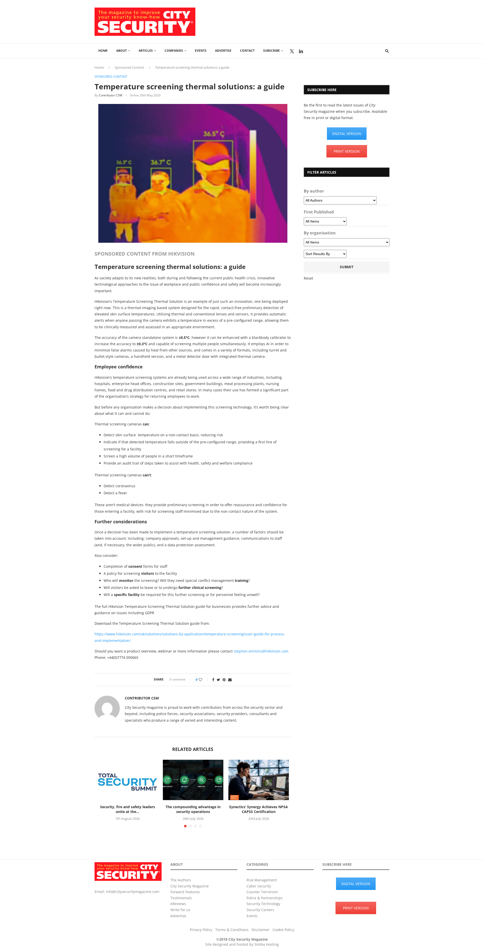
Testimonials (181, 897)
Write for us (180, 909)
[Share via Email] (230, 679)
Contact (247, 50)
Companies (174, 50)
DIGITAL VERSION (346, 133)
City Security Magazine (189, 886)
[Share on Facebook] (213, 679)
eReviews (178, 903)
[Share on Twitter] (218, 679)
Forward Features (185, 891)
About (121, 50)
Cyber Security (259, 886)
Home (103, 50)
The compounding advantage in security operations (193, 809)
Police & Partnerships (265, 897)
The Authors (180, 880)
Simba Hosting (266, 944)
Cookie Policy (283, 929)
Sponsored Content (129, 67)
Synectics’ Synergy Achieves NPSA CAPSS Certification (258, 809)
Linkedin (301, 51)
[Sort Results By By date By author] (325, 254)
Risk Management (262, 880)
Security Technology (263, 903)
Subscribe (271, 50)
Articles (146, 50)
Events (200, 50)
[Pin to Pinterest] (224, 679)
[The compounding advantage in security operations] (193, 780)
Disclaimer (260, 929)
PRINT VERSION (347, 151)
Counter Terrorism (262, 891)
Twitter (292, 51)
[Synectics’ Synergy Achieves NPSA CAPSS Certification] (258, 780)
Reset (308, 278)
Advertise (223, 50)
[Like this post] (204, 679)
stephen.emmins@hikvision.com (261, 651)
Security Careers (260, 909)
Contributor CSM (110, 95)
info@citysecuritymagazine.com (132, 891)
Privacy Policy (201, 929)
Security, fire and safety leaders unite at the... (127, 809)
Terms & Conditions (232, 929)
